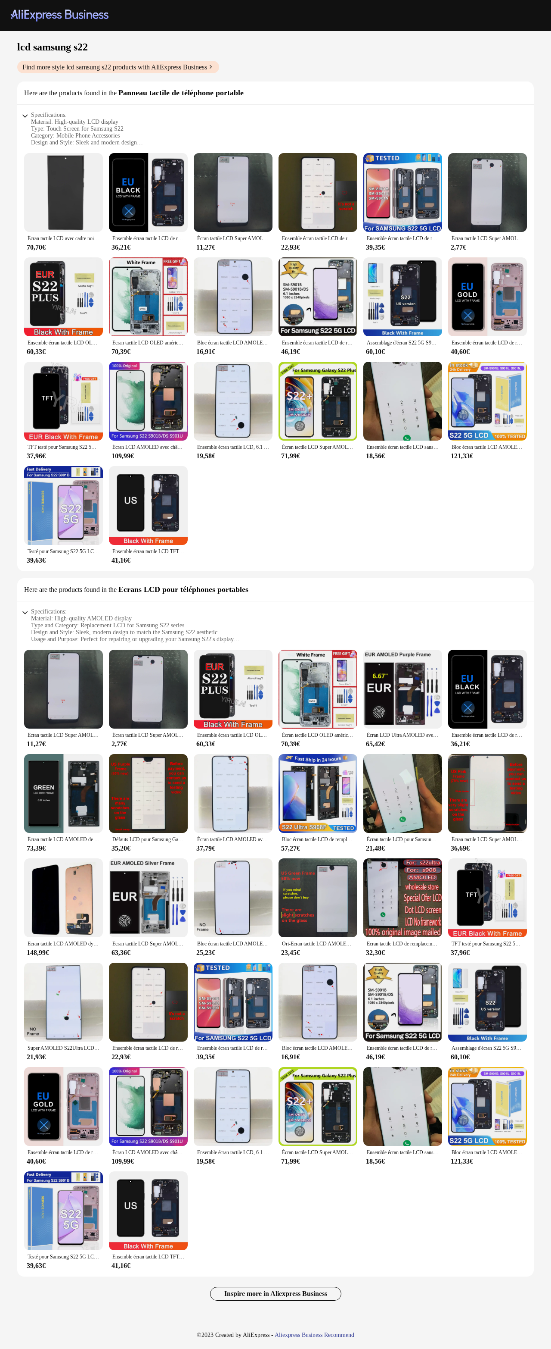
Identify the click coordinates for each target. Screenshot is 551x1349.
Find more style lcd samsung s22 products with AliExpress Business (114, 67)
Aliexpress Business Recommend (314, 1335)
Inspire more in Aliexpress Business (275, 1293)
